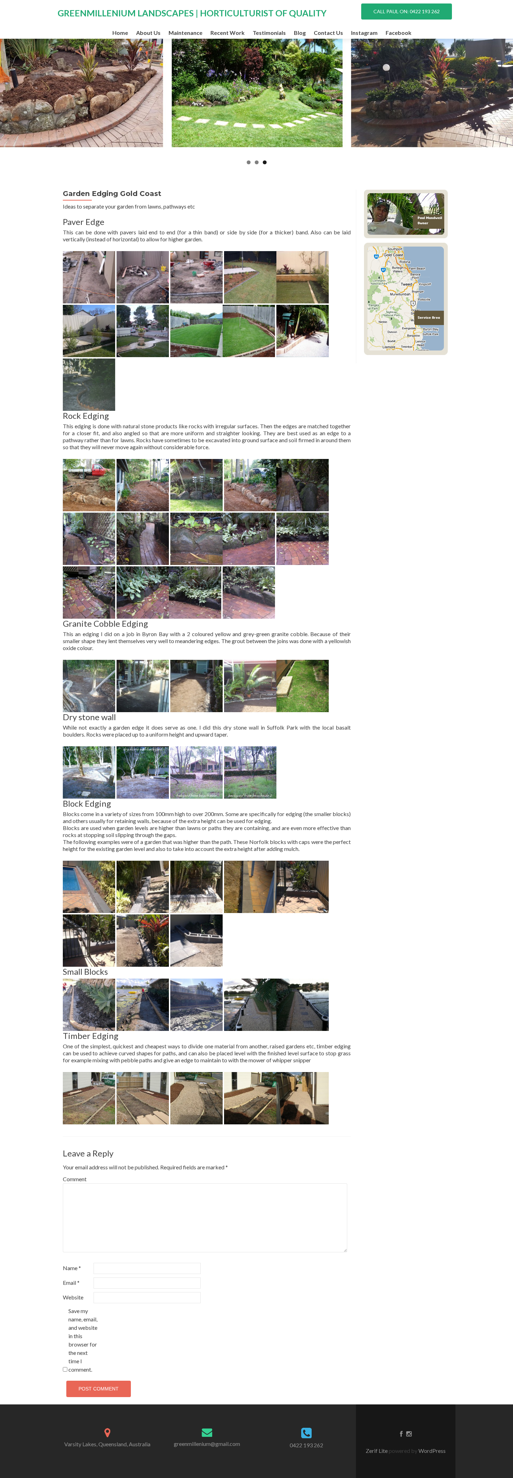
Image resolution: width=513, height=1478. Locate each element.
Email (71, 1282)
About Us (148, 32)
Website (73, 1297)
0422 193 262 (306, 1445)
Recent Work (227, 32)
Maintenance (185, 32)
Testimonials (269, 32)
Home (120, 32)
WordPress (431, 1450)
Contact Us (328, 32)
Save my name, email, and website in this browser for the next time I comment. (82, 1340)
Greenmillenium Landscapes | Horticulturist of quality (192, 13)
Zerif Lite (377, 1450)
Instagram (364, 32)
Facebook (398, 32)
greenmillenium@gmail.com (207, 1443)
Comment (75, 1179)
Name (72, 1268)
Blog (300, 32)
